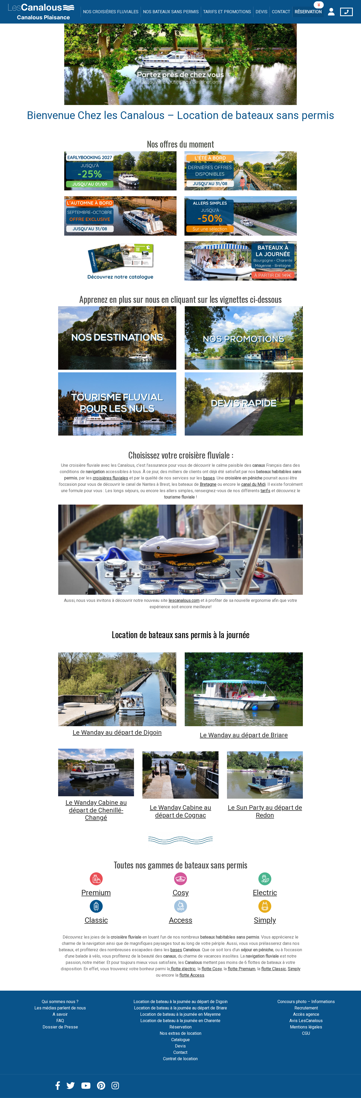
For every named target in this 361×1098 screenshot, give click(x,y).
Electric (265, 892)
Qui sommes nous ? (60, 1001)
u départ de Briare (262, 735)
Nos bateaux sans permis (171, 11)
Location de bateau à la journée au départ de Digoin (180, 1001)
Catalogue (180, 1039)
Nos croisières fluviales (110, 11)
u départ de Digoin (135, 732)
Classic (96, 920)
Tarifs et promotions (227, 11)
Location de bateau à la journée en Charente (180, 1020)
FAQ (60, 1020)
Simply (265, 920)
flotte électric (183, 968)
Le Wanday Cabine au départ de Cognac (180, 811)
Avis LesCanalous (306, 1020)
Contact (281, 11)
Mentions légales (306, 1027)
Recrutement (306, 1007)
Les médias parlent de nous (60, 1007)
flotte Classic (273, 968)
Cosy (181, 892)
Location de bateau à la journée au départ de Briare (180, 1007)
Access (180, 920)
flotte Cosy (212, 968)
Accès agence (306, 1014)
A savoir (60, 1014)
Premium (96, 892)
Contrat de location (180, 1058)
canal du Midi (253, 484)
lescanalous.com (184, 600)
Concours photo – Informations (306, 1001)
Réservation (308, 11)
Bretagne (208, 484)
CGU (306, 1033)
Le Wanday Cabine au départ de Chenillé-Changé (96, 810)
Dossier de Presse (60, 1027)
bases (209, 478)
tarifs (265, 490)
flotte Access (191, 975)
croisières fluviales (110, 478)
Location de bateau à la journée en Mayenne (180, 1014)
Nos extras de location (180, 1033)
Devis (261, 11)
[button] (81, 64)
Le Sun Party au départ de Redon (265, 811)
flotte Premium (241, 968)
